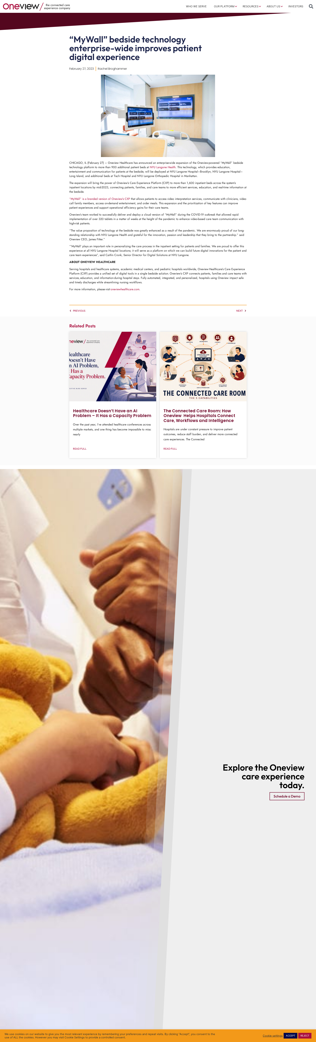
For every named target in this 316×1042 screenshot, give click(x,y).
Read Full (79, 448)
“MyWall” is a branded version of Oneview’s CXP (99, 199)
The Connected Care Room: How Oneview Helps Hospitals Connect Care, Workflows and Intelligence (199, 415)
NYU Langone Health (163, 167)
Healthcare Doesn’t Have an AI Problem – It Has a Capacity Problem (112, 413)
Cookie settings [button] (273, 1035)
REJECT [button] (304, 1035)
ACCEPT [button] (290, 1035)
